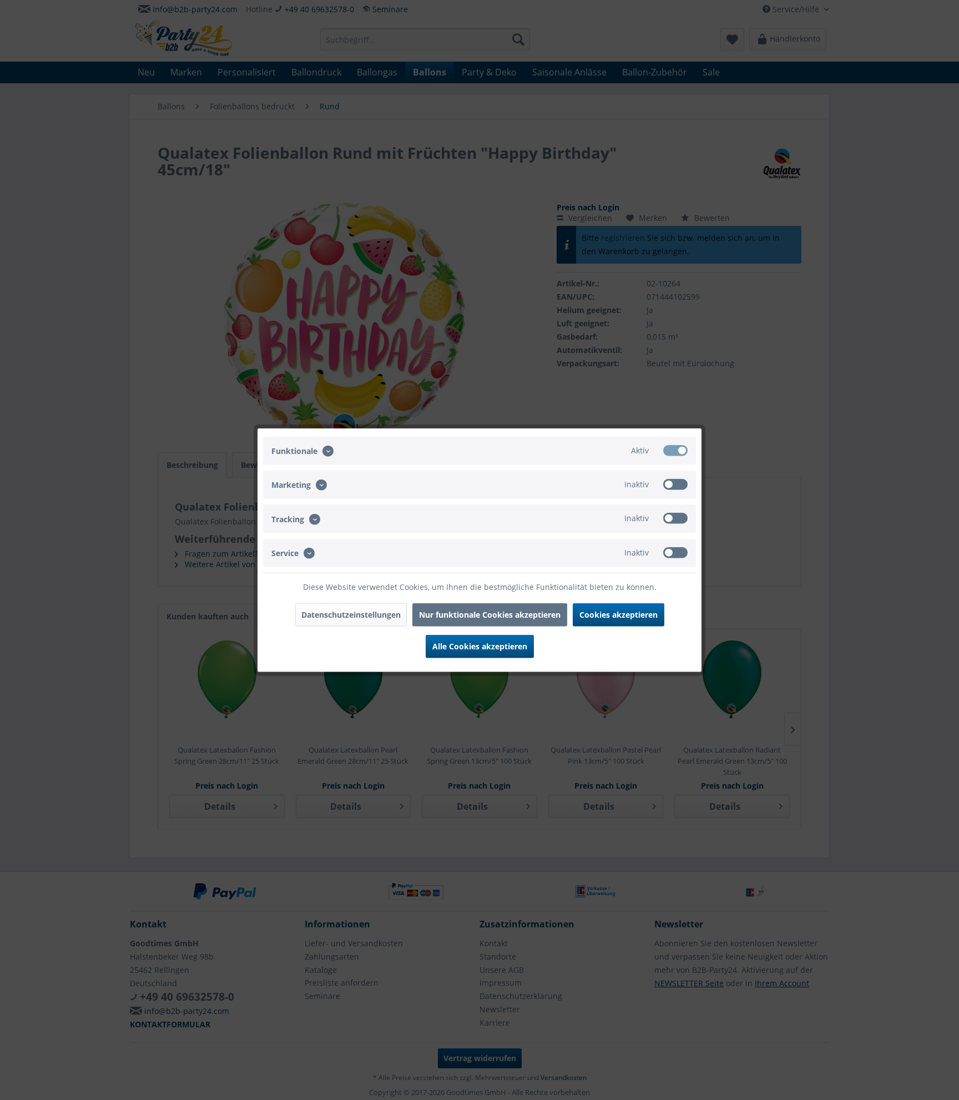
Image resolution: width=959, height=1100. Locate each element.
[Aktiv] (675, 450)
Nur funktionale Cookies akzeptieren (490, 614)
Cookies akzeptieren (618, 614)
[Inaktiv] (675, 484)
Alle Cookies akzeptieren (479, 645)
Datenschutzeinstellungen (351, 614)
